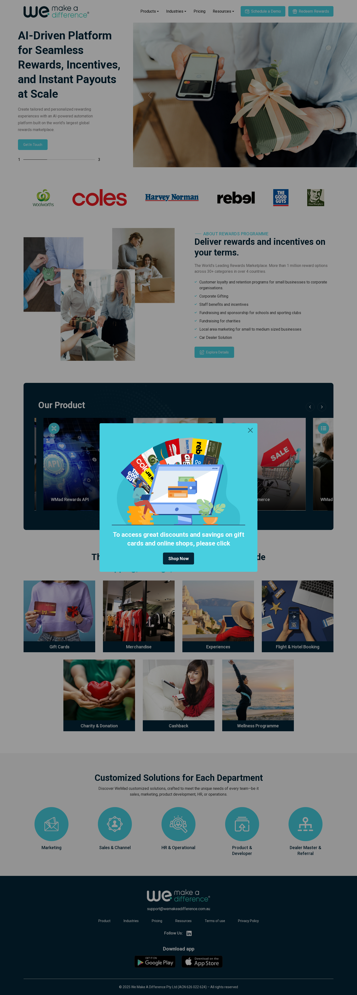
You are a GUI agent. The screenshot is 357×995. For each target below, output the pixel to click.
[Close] (250, 430)
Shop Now (178, 558)
